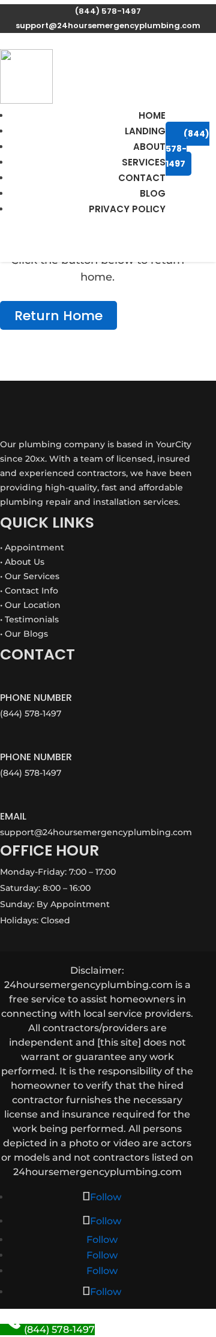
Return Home (58, 315)
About (149, 146)
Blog (153, 193)
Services (144, 162)
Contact (142, 177)
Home (152, 115)
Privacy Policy (127, 209)
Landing (145, 131)
